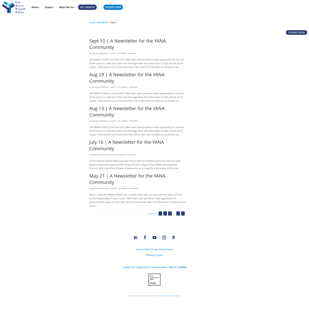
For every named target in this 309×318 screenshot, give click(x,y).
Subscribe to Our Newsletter (152, 267)
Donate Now (296, 32)
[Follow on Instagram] (164, 237)
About (35, 7)
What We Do (66, 7)
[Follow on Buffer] (173, 237)
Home (92, 22)
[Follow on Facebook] (145, 237)
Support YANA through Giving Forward (154, 249)
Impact (49, 7)
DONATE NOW (113, 7)
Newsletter (102, 22)
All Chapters (122, 53)
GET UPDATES (87, 7)
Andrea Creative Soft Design (169, 296)
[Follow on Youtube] (154, 237)
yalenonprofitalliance (100, 53)
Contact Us (129, 267)
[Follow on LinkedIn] (135, 237)
